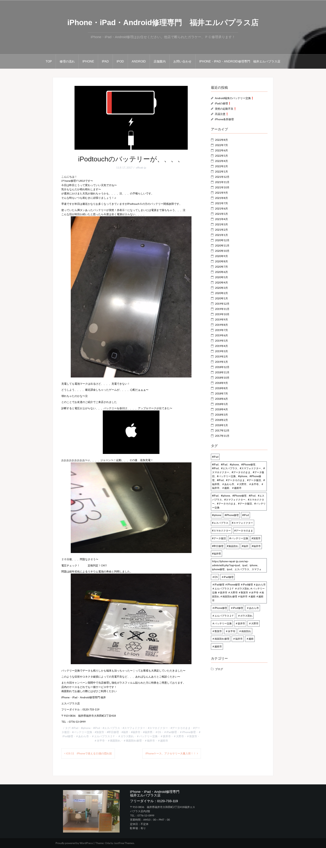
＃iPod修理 (237, 607)
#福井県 (147, 732)
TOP (49, 61)
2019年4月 (221, 345)
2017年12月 (222, 430)
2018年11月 (222, 372)
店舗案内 (160, 61)
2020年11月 (222, 245)
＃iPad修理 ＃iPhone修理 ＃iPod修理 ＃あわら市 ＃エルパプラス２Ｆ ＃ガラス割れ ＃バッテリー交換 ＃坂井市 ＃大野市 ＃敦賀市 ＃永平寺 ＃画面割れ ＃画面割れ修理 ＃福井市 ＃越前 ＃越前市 (239, 592)
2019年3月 (221, 351)
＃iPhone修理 (187, 732)
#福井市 (135, 732)
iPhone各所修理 (224, 119)
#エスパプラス (111, 727)
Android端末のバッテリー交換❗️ (234, 98)
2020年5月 (221, 277)
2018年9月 (221, 382)
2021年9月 (221, 192)
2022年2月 (221, 166)
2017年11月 (222, 435)
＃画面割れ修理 (132, 740)
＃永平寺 (99, 740)
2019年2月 (221, 356)
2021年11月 (222, 182)
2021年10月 (222, 187)
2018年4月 (221, 409)
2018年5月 (221, 404)
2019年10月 (222, 314)
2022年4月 (221, 161)
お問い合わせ (182, 61)
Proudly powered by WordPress (74, 843)
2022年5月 (221, 155)
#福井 (124, 732)
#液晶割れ (232, 546)
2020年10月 (222, 250)
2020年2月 (221, 293)
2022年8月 (221, 139)
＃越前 (250, 638)
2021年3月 (221, 224)
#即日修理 (113, 732)
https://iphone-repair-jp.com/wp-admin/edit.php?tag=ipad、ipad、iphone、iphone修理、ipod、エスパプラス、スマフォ (236, 565)
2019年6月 (221, 335)
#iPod (96, 727)
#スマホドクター (158, 727)
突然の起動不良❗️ (226, 108)
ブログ (219, 669)
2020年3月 (221, 287)
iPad (105, 61)
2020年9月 (221, 256)
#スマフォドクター (134, 727)
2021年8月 (221, 197)
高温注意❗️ (222, 114)
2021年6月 (221, 208)
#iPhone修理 (232, 515)
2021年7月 (221, 203)
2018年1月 (221, 425)
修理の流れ (67, 61)
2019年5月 (221, 340)
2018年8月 (221, 388)
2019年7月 (221, 330)
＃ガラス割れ (126, 736)
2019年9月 (221, 319)
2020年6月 (221, 271)
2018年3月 (221, 414)
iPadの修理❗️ (223, 103)
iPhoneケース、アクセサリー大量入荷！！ (170, 753)
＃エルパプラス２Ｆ (103, 736)
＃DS (158, 732)
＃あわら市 (82, 736)
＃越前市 (163, 740)
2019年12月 (222, 303)
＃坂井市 (165, 736)
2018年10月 (222, 377)
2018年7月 (221, 393)
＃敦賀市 (192, 736)
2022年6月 (221, 150)
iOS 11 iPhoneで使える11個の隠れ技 (89, 753)
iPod (120, 61)
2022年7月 (221, 145)
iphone (88, 61)
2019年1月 (221, 361)
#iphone (86, 727)
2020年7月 (221, 266)
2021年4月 (221, 219)
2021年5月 (221, 213)
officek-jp (141, 167)
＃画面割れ (114, 740)
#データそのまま (181, 727)
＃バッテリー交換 (147, 736)
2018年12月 (222, 367)
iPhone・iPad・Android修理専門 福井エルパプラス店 (163, 22)
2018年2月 (221, 419)
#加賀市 (99, 732)
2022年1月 (221, 171)
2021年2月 (221, 229)
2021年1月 (221, 234)
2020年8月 (221, 261)
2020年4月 (221, 282)
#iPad (75, 727)
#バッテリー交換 (82, 732)
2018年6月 (221, 398)
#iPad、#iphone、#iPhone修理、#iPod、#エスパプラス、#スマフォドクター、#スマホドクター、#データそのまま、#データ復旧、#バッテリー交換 (239, 501)
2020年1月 (221, 298)
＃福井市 (149, 740)
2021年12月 (222, 176)
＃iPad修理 (170, 732)
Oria (107, 843)
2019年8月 (221, 324)
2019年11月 (222, 308)
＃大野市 (178, 736)
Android (139, 61)
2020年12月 (222, 240)
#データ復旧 (219, 538)
